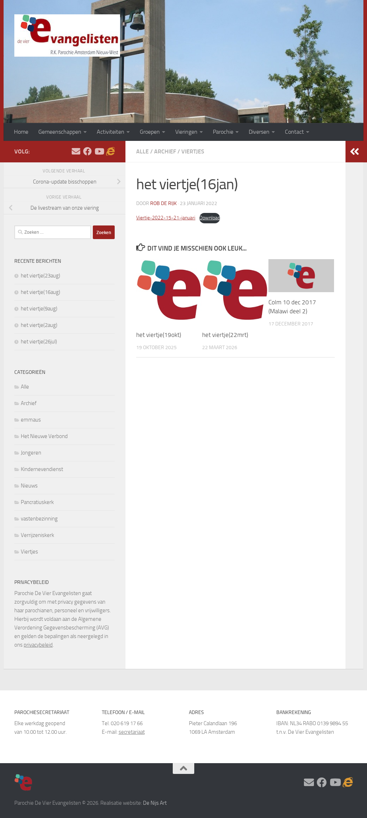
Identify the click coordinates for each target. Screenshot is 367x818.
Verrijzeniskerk (37, 535)
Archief (165, 151)
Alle (142, 151)
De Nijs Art (155, 803)
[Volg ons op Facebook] (87, 151)
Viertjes (192, 151)
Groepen (150, 131)
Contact (294, 131)
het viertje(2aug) (39, 325)
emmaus (31, 420)
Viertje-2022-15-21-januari (165, 218)
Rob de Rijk (163, 203)
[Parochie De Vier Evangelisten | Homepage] (67, 35)
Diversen (259, 131)
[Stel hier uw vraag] (76, 151)
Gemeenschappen (59, 131)
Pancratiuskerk (37, 502)
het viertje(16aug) (40, 292)
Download (209, 218)
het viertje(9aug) (39, 308)
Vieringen (186, 131)
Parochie (223, 131)
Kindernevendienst (42, 469)
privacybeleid (38, 645)
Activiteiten (110, 131)
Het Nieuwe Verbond (44, 436)
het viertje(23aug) (40, 275)
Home (21, 131)
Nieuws (29, 485)
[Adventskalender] (110, 151)
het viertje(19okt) (158, 334)
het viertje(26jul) (39, 341)
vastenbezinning (39, 518)
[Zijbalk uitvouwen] (354, 151)
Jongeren (31, 453)
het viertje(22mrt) (225, 334)
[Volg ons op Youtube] (99, 151)
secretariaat (132, 732)
